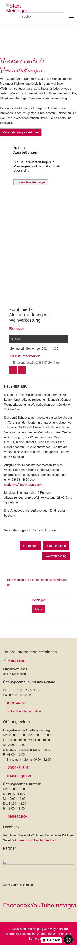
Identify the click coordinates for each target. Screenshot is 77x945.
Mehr (38, 609)
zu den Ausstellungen (31, 182)
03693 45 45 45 (18, 767)
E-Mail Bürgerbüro (19, 775)
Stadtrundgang (56, 545)
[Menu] (71, 19)
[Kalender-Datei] (13, 370)
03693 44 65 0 (16, 703)
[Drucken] (22, 370)
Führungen (16, 328)
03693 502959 (17, 816)
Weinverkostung (56, 556)
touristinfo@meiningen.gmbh (23, 484)
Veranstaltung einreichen (21, 132)
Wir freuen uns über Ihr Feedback (34, 840)
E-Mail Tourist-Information (23, 711)
